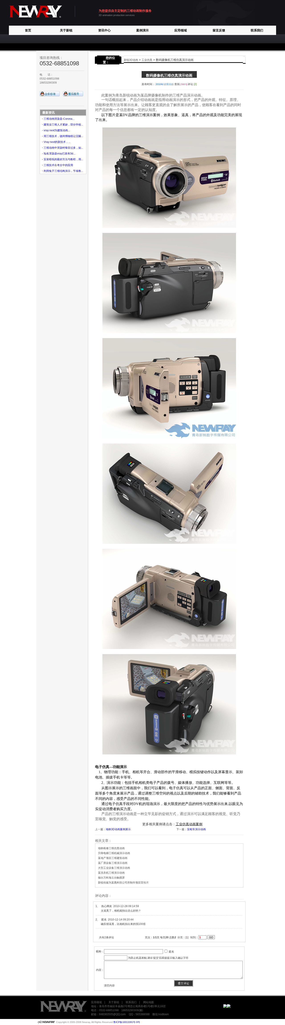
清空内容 (109, 985)
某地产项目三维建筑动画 (112, 858)
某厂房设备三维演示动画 (112, 863)
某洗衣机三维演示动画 (111, 872)
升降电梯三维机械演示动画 (114, 853)
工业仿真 (147, 60)
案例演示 (142, 30)
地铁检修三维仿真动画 (111, 848)
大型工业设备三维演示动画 (114, 867)
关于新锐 (66, 30)
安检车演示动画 (196, 829)
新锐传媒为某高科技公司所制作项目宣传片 (123, 882)
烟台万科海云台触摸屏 (111, 877)
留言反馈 (219, 30)
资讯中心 (104, 30)
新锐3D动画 (131, 60)
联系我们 (257, 30)
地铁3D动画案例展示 (118, 829)
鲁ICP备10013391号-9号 (126, 1022)
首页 (28, 30)
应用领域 (180, 30)
